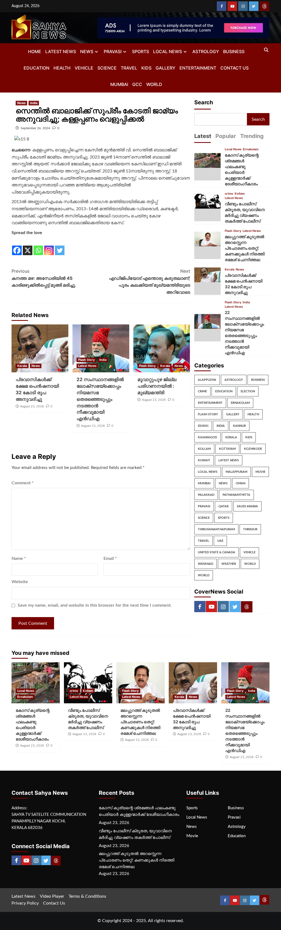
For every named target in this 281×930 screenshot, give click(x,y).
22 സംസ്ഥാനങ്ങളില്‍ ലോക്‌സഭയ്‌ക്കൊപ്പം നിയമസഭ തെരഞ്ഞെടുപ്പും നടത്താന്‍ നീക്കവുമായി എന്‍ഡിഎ (100, 399)
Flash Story (86, 360)
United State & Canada (216, 552)
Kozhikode (253, 448)
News (86, 51)
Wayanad (205, 563)
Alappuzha (207, 379)
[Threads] (264, 6)
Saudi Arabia (247, 506)
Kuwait (204, 460)
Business (234, 51)
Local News (167, 51)
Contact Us (234, 68)
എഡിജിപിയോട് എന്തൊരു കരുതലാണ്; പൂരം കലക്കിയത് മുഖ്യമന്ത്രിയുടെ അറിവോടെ (149, 281)
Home (34, 51)
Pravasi (113, 51)
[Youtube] (232, 6)
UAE (220, 540)
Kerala (22, 366)
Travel (129, 68)
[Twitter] (253, 6)
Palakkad (206, 494)
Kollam (240, 193)
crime (229, 193)
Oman (240, 483)
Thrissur (250, 529)
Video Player (52, 896)
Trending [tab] (252, 136)
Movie (260, 471)
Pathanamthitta (236, 494)
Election (248, 391)
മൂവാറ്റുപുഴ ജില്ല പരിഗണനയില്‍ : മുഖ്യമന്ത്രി (156, 386)
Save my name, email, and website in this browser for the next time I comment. (95, 605)
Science (107, 68)
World (154, 84)
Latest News (60, 51)
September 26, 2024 (35, 128)
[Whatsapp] (38, 246)
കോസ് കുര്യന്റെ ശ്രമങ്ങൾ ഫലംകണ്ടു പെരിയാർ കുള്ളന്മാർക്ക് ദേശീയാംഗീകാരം (139, 811)
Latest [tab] (202, 136)
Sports (140, 51)
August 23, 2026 (32, 406)
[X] (27, 246)
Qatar (223, 506)
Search (203, 102)
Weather (228, 563)
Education (36, 68)
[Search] (266, 50)
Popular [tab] (225, 136)
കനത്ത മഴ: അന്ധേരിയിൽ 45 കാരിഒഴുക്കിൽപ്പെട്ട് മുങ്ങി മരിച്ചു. (44, 278)
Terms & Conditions (87, 896)
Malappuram (236, 471)
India (33, 103)
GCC (137, 84)
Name (19, 558)
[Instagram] (243, 6)
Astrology (205, 51)
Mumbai (119, 84)
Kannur (239, 425)
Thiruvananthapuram (216, 529)
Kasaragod (207, 437)
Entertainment (197, 68)
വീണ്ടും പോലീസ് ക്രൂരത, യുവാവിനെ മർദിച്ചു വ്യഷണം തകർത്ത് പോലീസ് (135, 834)
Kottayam (227, 448)
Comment (23, 483)
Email (110, 558)
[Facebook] (221, 6)
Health (62, 68)
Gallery (165, 68)
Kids (146, 68)
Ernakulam (250, 149)
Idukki (203, 425)
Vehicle (84, 68)
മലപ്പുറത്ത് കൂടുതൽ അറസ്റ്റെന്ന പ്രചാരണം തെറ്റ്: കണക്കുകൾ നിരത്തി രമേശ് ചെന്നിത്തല (245, 248)
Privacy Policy (25, 903)
